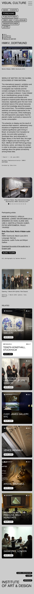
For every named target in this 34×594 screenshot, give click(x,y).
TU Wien (28, 575)
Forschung (8, 13)
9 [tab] (25, 203)
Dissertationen (10, 23)
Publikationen (10, 17)
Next (24, 190)
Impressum (27, 580)
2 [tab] (10, 203)
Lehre (6, 27)
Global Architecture (24, 573)
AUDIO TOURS (9, 253)
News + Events (10, 10)
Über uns (7, 20)
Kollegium (20, 20)
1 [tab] (8, 203)
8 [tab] (23, 203)
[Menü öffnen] (30, 3)
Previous (9, 190)
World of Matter (10, 39)
